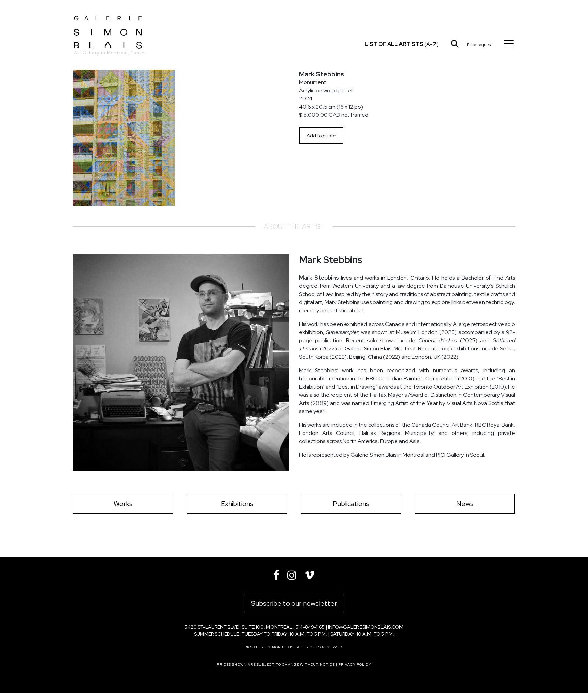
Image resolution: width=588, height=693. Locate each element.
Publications (351, 503)
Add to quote (321, 135)
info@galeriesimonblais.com (365, 627)
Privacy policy (354, 664)
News (465, 503)
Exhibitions (237, 503)
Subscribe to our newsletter (294, 603)
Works (123, 503)
